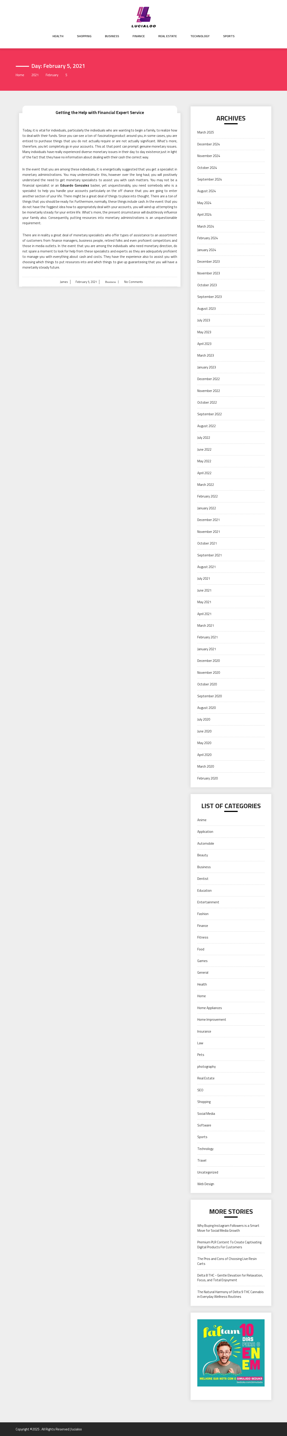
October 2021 (207, 543)
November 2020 (208, 672)
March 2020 (205, 766)
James (64, 282)
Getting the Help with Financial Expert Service (100, 112)
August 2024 (206, 191)
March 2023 (205, 355)
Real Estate (167, 36)
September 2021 (209, 555)
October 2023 (207, 285)
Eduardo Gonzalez (75, 185)
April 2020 (204, 754)
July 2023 (203, 320)
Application (205, 831)
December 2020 (208, 660)
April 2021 (204, 613)
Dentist (203, 878)
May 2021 (204, 602)
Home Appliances (209, 1007)
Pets (200, 1054)
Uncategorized (207, 1172)
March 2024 (205, 226)
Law (200, 1043)
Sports (229, 36)
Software (204, 1125)
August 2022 (206, 425)
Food (200, 949)
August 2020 (206, 707)
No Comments (133, 282)
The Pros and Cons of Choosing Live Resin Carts (227, 1261)
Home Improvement (211, 1019)
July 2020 (203, 719)
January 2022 (206, 508)
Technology (200, 36)
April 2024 (204, 214)
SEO (200, 1090)
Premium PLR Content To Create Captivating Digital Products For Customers (229, 1244)
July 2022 (203, 437)
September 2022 (209, 414)
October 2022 (207, 402)
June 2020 (204, 731)
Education (204, 890)
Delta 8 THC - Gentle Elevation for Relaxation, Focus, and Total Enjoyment (230, 1278)
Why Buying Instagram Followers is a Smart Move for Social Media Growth (228, 1228)
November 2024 (208, 155)
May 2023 (204, 332)
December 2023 (208, 261)
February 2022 (207, 496)
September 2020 (209, 696)
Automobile (205, 843)
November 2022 (208, 390)
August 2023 (206, 308)
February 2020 (207, 778)
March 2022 (205, 484)
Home (201, 996)
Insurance (204, 1031)
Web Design (205, 1183)
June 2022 (204, 449)
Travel (201, 1160)
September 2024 (209, 179)
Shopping (84, 36)
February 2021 (207, 637)
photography (206, 1066)
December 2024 (208, 144)
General (202, 972)
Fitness (202, 937)
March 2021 (205, 625)
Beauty (202, 855)
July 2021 (203, 578)
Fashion (203, 913)
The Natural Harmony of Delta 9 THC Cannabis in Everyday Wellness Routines (230, 1294)
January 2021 (206, 649)
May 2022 (204, 461)
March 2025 (205, 132)
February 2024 (207, 238)
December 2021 (208, 519)
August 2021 (206, 566)
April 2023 (204, 343)
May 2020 (204, 742)
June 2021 (204, 590)
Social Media (206, 1113)
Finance (139, 36)
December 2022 (208, 378)
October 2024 (207, 167)
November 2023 (208, 273)
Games (202, 960)
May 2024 (204, 202)
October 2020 (207, 684)
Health (57, 36)
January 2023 (206, 367)
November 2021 (208, 531)
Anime (202, 819)
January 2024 (206, 249)
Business (112, 36)
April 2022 (204, 473)
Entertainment (208, 902)
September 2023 (209, 296)
